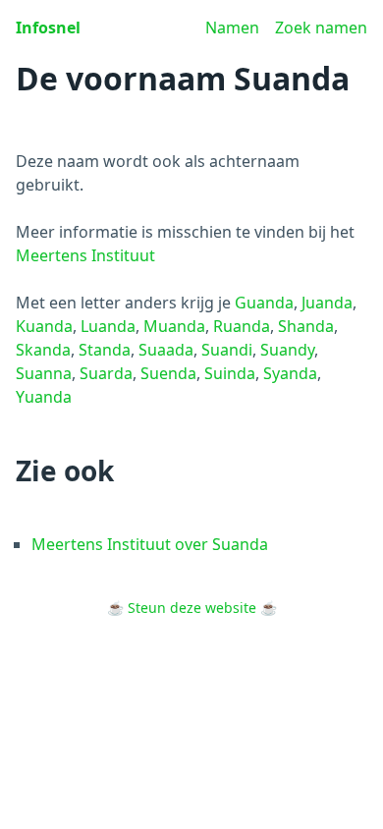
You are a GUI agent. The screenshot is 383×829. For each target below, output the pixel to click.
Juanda (327, 302)
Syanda (290, 373)
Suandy (287, 349)
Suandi (226, 349)
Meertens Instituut (85, 255)
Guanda (264, 302)
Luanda (108, 326)
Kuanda (44, 326)
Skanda (43, 349)
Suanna (44, 373)
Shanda (306, 326)
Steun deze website (192, 607)
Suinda (229, 373)
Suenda (168, 373)
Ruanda (241, 326)
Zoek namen (321, 27)
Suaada (165, 349)
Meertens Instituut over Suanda (149, 544)
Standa (105, 349)
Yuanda (44, 397)
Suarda (106, 373)
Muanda (174, 326)
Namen (232, 27)
